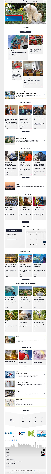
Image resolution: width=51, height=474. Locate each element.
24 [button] (27, 244)
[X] (16, 440)
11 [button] (30, 239)
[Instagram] (14, 440)
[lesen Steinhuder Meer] (25, 321)
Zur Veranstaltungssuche (14, 230)
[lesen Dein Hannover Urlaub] (11, 265)
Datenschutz (8, 452)
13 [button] (36, 239)
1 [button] (30, 246)
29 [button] (33, 234)
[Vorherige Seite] (23, 367)
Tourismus (37, 24)
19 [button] (33, 242)
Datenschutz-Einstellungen (10, 459)
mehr (25, 131)
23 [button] (44, 242)
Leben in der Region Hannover (11, 24)
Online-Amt (26, 31)
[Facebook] (12, 440)
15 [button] (41, 239)
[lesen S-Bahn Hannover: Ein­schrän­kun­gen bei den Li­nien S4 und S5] (11, 163)
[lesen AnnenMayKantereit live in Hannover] (39, 208)
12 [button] (33, 239)
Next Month (45, 230)
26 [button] (33, 244)
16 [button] (44, 239)
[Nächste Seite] (28, 367)
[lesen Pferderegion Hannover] (40, 321)
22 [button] (41, 242)
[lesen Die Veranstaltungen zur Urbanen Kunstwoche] (18, 47)
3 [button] (27, 237)
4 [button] (30, 237)
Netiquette (7, 455)
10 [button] (27, 239)
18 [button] (30, 242)
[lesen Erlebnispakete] (39, 265)
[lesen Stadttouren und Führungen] (25, 265)
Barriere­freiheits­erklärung (10, 453)
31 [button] (27, 246)
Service (43, 24)
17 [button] (27, 242)
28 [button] (30, 234)
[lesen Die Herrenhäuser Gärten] (40, 297)
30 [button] (36, 234)
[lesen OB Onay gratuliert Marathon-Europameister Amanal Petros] (11, 117)
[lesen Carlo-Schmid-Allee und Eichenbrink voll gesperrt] (25, 163)
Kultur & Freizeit (20, 24)
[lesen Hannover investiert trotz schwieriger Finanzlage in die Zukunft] (33, 74)
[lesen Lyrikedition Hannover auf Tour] (39, 117)
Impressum (7, 449)
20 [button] (36, 242)
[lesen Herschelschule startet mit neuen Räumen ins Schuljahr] (25, 117)
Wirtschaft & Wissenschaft (29, 24)
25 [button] (30, 244)
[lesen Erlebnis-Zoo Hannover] (11, 297)
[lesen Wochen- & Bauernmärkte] (36, 44)
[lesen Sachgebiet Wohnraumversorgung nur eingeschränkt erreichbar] (39, 163)
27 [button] (27, 234)
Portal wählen (35, 1)
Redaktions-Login (8, 466)
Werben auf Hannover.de (10, 456)
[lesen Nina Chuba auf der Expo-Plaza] (25, 208)
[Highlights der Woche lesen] (25, 13)
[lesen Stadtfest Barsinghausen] (11, 208)
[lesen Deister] (11, 321)
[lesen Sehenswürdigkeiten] (25, 297)
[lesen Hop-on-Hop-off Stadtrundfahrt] (17, 70)
